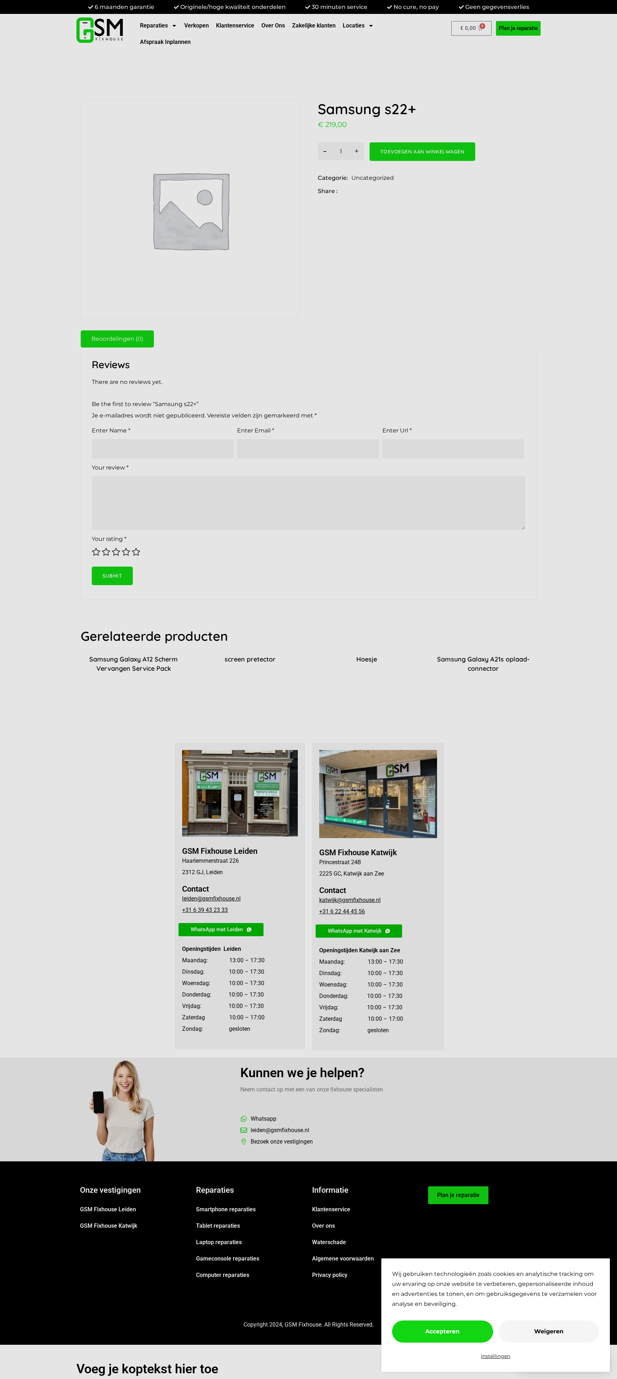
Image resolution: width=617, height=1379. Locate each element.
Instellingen (495, 1356)
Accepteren (442, 1331)
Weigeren (548, 1331)
